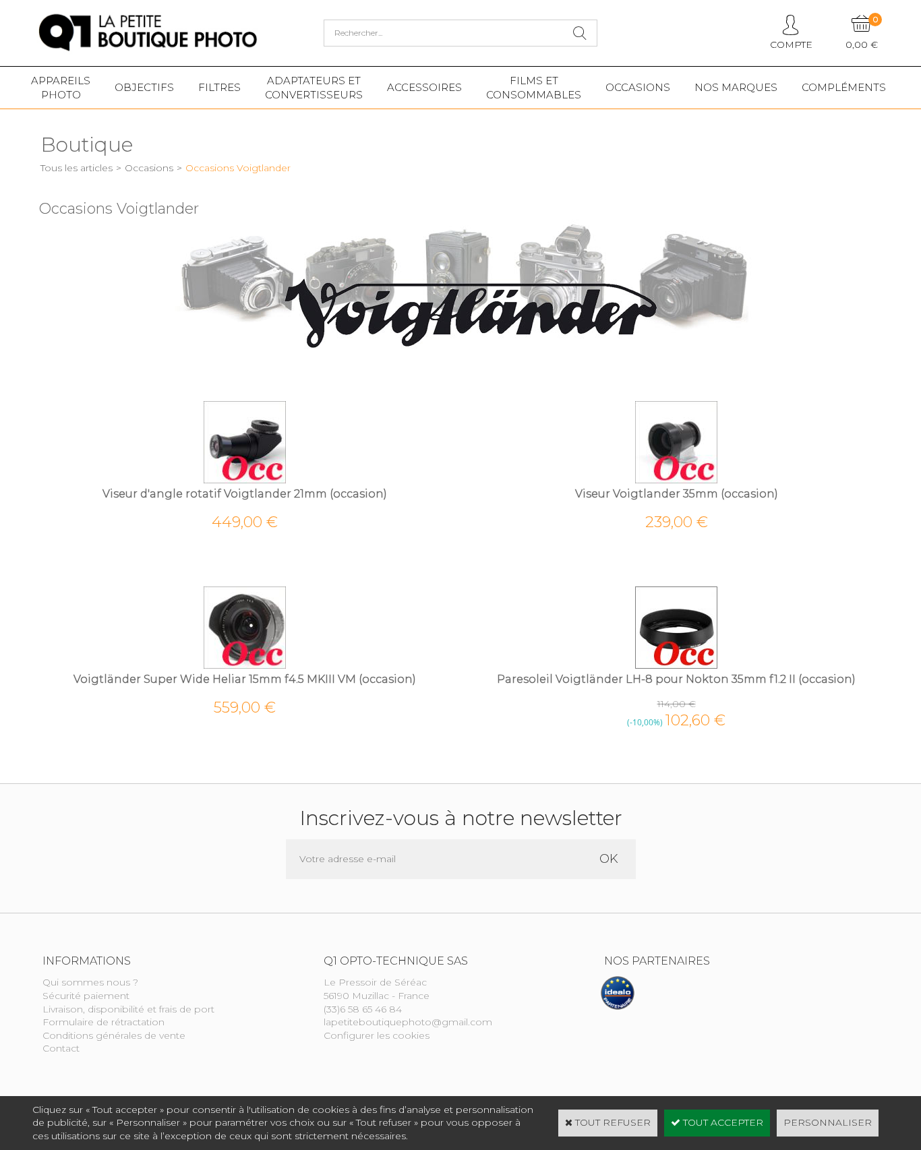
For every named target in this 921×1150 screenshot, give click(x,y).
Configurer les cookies (376, 1035)
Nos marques (735, 87)
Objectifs (144, 87)
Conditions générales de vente (113, 1035)
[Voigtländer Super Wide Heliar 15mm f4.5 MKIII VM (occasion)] (245, 665)
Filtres (219, 87)
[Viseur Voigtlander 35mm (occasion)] (676, 480)
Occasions (637, 87)
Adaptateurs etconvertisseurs (314, 87)
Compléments (844, 87)
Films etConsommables (533, 87)
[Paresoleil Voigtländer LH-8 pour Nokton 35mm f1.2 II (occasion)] (676, 665)
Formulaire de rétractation (103, 1022)
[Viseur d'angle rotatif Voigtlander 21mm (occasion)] (245, 480)
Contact (61, 1048)
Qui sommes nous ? (90, 982)
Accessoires (424, 87)
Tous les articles (76, 168)
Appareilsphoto (60, 87)
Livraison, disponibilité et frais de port (128, 1009)
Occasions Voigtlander (238, 168)
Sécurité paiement (85, 996)
